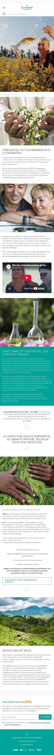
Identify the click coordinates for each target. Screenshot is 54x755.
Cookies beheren (27, 744)
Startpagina (6, 94)
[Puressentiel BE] (27, 7)
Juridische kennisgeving (27, 741)
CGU (27, 734)
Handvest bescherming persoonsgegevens (27, 737)
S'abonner (45, 717)
